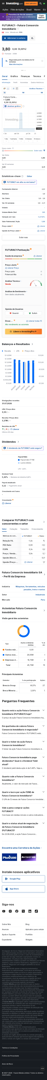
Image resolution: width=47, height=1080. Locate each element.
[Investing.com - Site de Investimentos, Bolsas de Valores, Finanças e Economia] (14, 3)
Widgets (29, 940)
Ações (5, 10)
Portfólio (29, 934)
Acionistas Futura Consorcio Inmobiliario (19, 610)
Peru (43, 600)
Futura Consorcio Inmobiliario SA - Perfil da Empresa (22, 574)
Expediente (7, 940)
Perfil (15, 82)
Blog (27, 924)
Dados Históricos (37, 82)
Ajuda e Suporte (8, 934)
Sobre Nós (6, 924)
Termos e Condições (10, 1048)
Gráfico (14, 76)
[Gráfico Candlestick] (4, 88)
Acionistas (24, 82)
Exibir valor (38, 151)
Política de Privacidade (10, 1056)
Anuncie (5, 929)
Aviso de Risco (7, 1064)
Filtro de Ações (17, 10)
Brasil (29, 10)
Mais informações (15, 64)
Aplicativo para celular (35, 929)
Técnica (37, 76)
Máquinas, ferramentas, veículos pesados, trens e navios (30, 588)
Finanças (25, 76)
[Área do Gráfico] (8, 88)
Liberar (30, 562)
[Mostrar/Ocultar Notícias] (17, 88)
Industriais (40, 595)
